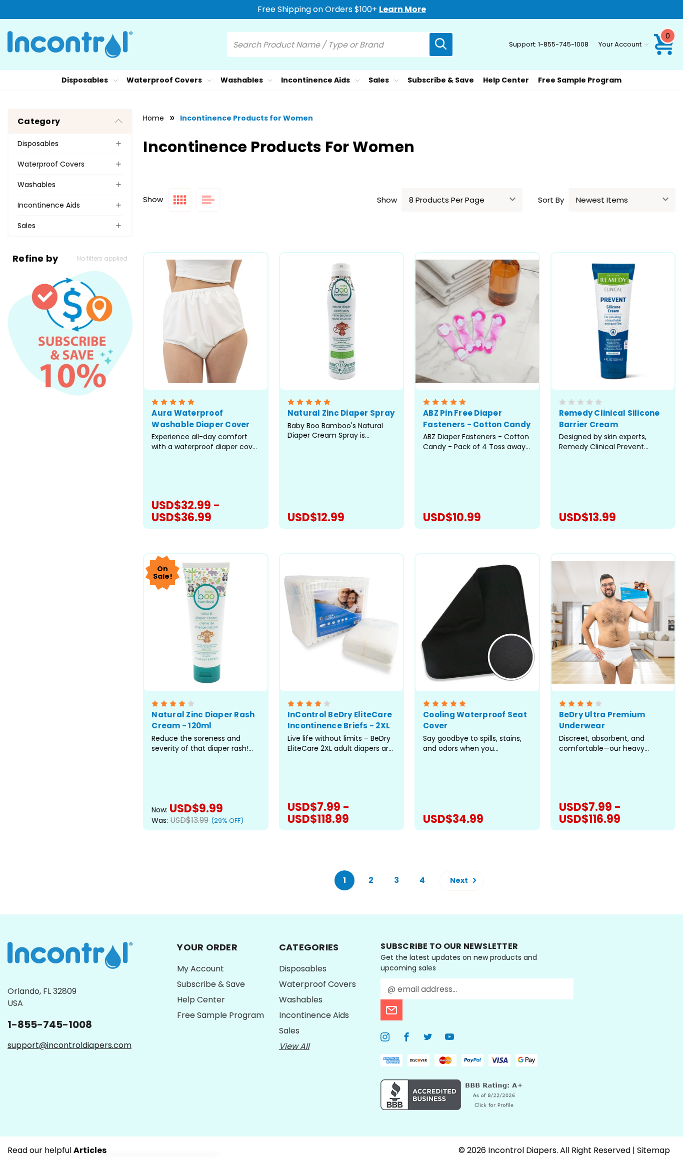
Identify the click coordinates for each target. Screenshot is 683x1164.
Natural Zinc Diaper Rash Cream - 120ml (203, 720)
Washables (241, 80)
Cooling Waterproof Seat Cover (475, 720)
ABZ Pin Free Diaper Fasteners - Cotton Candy (476, 419)
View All (294, 1046)
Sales (378, 80)
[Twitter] (428, 1036)
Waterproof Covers (164, 80)
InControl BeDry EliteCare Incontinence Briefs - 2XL (340, 720)
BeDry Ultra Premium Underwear (602, 720)
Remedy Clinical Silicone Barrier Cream (609, 419)
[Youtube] (449, 1036)
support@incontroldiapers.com (70, 1045)
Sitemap (653, 1150)
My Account (200, 968)
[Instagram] (385, 1036)
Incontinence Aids (315, 80)
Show (387, 200)
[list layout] (208, 200)
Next (460, 880)
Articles (90, 1150)
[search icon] (441, 44)
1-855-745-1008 (563, 44)
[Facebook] (406, 1036)
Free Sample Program (580, 80)
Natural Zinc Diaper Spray (341, 413)
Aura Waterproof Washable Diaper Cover (201, 419)
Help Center (506, 80)
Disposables (85, 80)
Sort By (551, 200)
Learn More (402, 9)
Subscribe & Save (441, 80)
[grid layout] (180, 200)
